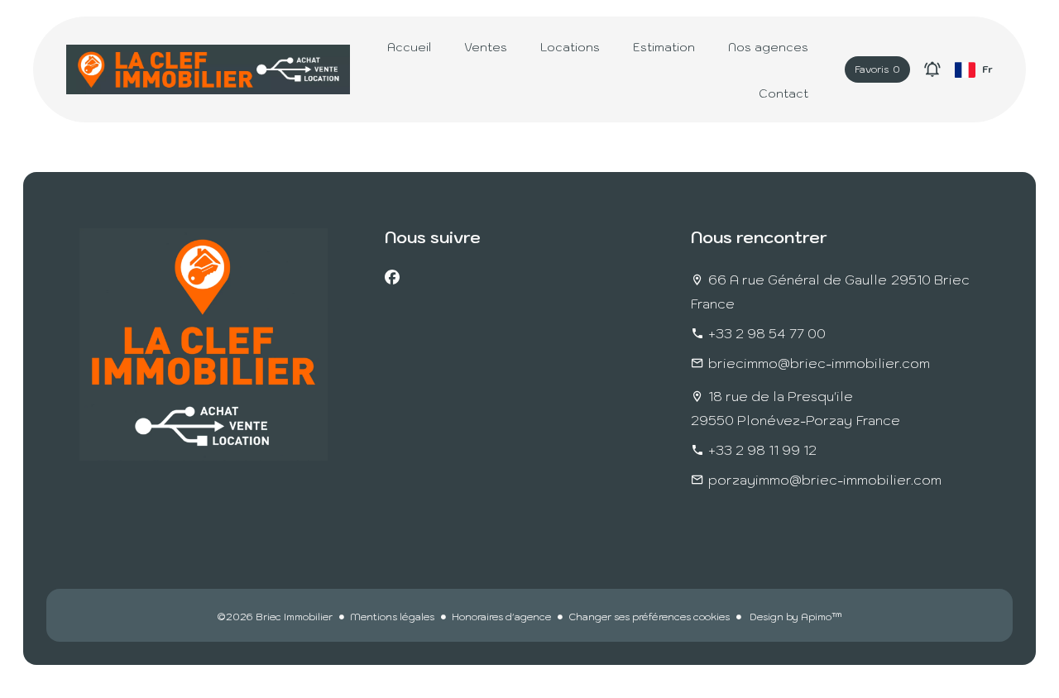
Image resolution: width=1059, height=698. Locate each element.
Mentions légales (392, 616)
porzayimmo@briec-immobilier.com (825, 479)
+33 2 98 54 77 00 (767, 333)
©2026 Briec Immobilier (275, 616)
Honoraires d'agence (501, 616)
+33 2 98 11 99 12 (762, 450)
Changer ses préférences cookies (649, 616)
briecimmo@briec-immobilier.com (819, 363)
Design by (794, 616)
